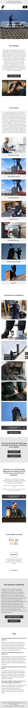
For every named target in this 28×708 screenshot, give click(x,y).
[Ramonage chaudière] (13, 145)
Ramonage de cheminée (14, 176)
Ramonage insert (14, 219)
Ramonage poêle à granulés (14, 261)
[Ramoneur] (13, 273)
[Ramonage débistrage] (13, 188)
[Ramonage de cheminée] (13, 166)
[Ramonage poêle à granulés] (13, 251)
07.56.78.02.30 (16, 1)
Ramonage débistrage (13, 197)
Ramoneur (13, 283)
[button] (10, 570)
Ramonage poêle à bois (13, 240)
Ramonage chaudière (13, 155)
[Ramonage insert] (13, 209)
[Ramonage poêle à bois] (13, 230)
